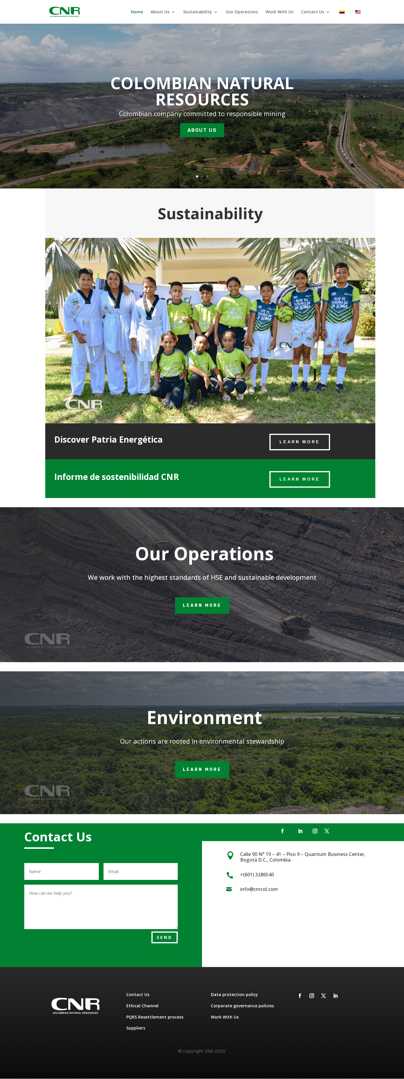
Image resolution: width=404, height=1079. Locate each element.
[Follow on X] (327, 831)
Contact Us (312, 12)
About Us (160, 12)
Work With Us (279, 12)
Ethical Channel (142, 1005)
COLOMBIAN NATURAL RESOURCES (202, 91)
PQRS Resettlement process (154, 1017)
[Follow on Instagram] (315, 831)
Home (137, 12)
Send (164, 937)
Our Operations (242, 12)
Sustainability (197, 12)
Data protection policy (234, 994)
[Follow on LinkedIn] (300, 831)
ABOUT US (202, 130)
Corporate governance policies (242, 1005)
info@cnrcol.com (259, 889)
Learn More (299, 441)
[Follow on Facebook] (282, 831)
